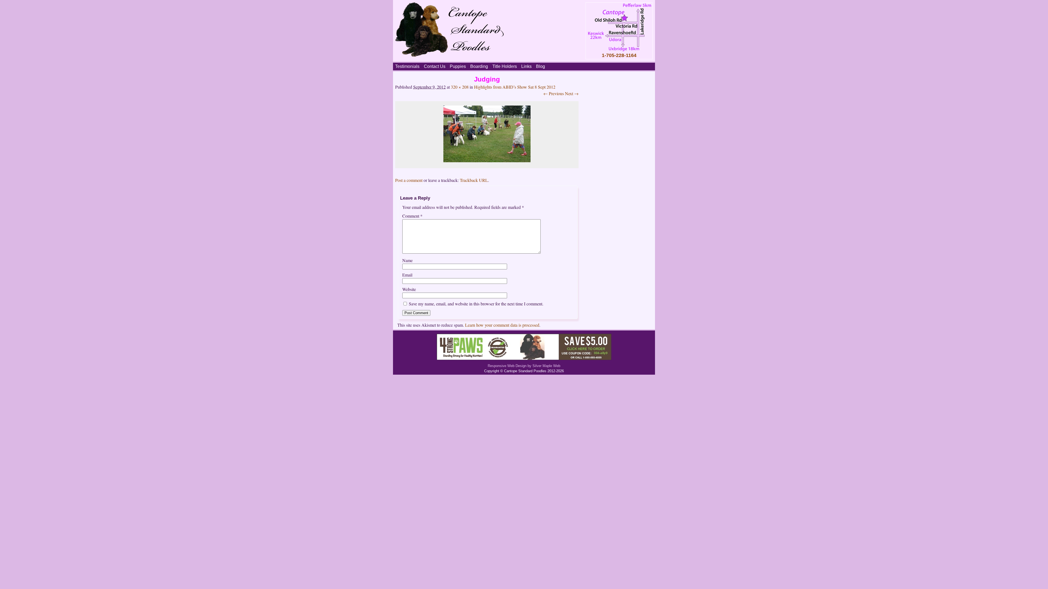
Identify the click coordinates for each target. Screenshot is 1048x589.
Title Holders (504, 66)
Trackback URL (474, 180)
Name (407, 260)
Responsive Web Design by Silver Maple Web (524, 366)
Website (409, 289)
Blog (540, 66)
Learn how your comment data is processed (502, 325)
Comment (412, 216)
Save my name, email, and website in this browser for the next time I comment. (476, 303)
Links (526, 66)
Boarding (479, 66)
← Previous (553, 93)
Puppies (458, 66)
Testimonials (407, 66)
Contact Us (434, 66)
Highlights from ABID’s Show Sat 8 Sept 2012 (514, 87)
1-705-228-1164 (619, 55)
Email (407, 275)
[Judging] (487, 160)
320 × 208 (460, 87)
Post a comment (408, 180)
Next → (572, 93)
